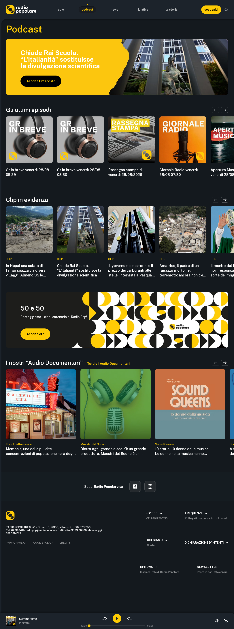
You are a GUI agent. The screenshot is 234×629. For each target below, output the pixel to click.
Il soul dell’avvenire (19, 444)
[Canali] (226, 621)
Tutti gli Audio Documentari (108, 364)
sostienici (211, 9)
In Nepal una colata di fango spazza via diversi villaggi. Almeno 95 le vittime (26, 270)
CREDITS (65, 542)
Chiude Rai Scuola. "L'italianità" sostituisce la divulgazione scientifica (79, 270)
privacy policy (16, 542)
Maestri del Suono (92, 444)
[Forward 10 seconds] (129, 618)
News (114, 9)
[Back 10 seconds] (104, 618)
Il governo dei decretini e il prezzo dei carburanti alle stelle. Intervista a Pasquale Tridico (131, 270)
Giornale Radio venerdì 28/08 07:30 (178, 172)
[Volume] (217, 621)
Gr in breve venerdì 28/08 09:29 (27, 172)
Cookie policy (43, 542)
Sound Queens (164, 444)
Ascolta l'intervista (41, 81)
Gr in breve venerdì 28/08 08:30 (78, 172)
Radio (60, 9)
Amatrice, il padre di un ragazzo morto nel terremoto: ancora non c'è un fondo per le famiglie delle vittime (181, 270)
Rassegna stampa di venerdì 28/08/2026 (125, 172)
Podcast (87, 9)
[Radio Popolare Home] (21, 9)
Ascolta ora (35, 334)
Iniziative (142, 9)
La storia (172, 9)
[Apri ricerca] (226, 9)
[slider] (89, 625)
